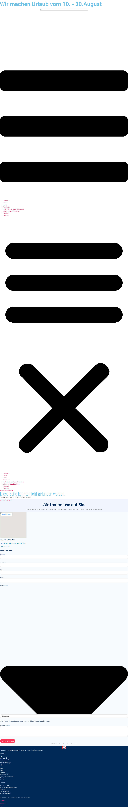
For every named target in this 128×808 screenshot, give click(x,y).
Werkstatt (6, 207)
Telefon (2, 577)
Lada (5, 205)
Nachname (3, 562)
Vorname (2, 554)
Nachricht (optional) (5, 725)
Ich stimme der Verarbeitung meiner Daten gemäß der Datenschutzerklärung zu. (26, 721)
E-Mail (1, 570)
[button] (64, 344)
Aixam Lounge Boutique (11, 211)
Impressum (3, 800)
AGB (1, 806)
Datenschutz (3, 803)
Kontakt (6, 215)
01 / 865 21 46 (5, 546)
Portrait (6, 213)
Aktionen (6, 201)
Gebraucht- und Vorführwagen (13, 209)
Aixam (5, 203)
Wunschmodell (4, 585)
